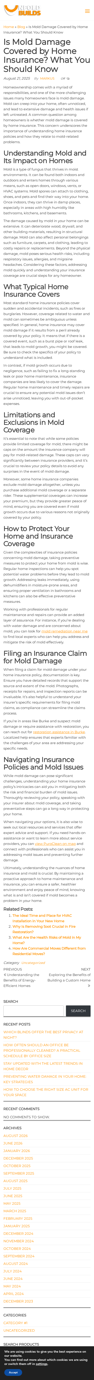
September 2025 (18, 1173)
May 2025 (11, 1203)
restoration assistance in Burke (59, 732)
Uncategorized (33, 963)
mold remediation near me (65, 631)
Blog (21, 27)
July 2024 (12, 1271)
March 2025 (14, 1211)
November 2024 (18, 1241)
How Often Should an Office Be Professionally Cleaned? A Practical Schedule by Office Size (41, 1050)
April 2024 (13, 1294)
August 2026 (15, 1136)
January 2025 (16, 1226)
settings (41, 1364)
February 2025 (17, 1218)
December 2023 (18, 1301)
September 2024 (18, 1256)
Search (10, 1001)
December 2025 (18, 1158)
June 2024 (13, 1278)
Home (8, 27)
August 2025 (15, 1181)
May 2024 (12, 1286)
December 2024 (18, 1233)
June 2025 (12, 1196)
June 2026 (12, 1143)
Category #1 (15, 1323)
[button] (87, 11)
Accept (13, 1372)
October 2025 (16, 1166)
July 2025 (12, 1188)
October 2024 (17, 1248)
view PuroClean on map (55, 843)
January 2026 (16, 1151)
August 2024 (15, 1263)
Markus (47, 78)
